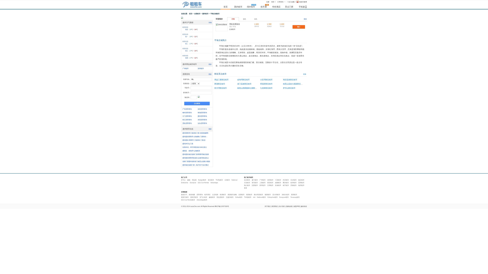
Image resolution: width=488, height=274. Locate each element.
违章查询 (200, 194)
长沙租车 (294, 180)
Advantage (214, 183)
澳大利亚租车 (258, 194)
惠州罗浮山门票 (187, 144)
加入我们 (282, 206)
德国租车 (268, 194)
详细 (210, 22)
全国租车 (197, 14)
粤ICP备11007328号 (222, 206)
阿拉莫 (194, 180)
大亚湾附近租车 (266, 80)
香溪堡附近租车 (266, 84)
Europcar (193, 183)
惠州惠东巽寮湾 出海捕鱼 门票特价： (195, 137)
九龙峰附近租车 (266, 88)
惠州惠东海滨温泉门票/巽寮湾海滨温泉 (195, 154)
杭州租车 (294, 183)
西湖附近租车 (219, 84)
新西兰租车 (185, 197)
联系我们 (275, 206)
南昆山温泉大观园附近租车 (293, 84)
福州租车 (301, 185)
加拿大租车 (285, 194)
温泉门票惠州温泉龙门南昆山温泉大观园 (196, 161)
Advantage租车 (202, 200)
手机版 (302, 7)
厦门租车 (255, 180)
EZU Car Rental (203, 183)
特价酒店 (276, 7)
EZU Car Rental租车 (188, 200)
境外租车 (251, 7)
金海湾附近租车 (243, 80)
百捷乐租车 (230, 197)
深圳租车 (201, 68)
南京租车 (301, 180)
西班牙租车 (194, 197)
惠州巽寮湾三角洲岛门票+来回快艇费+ (195, 133)
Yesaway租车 (295, 197)
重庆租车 (286, 183)
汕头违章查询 (202, 123)
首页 (226, 7)
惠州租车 (205, 14)
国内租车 (238, 7)
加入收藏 (291, 2)
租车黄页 (207, 194)
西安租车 (270, 183)
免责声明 (297, 206)
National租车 (261, 197)
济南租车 (294, 185)
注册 (267, 2)
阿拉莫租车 (220, 197)
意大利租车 (276, 194)
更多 (210, 64)
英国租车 (294, 194)
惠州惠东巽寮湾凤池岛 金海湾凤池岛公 (195, 158)
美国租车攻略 (232, 194)
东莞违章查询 (202, 120)
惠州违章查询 (202, 116)
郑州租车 (263, 185)
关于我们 (268, 206)
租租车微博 (303, 2)
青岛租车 (255, 183)
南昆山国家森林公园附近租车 (248, 88)
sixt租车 (227, 180)
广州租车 (185, 68)
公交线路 (215, 194)
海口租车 (247, 185)
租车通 (264, 7)
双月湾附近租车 (220, 88)
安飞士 (183, 180)
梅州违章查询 (187, 113)
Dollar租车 (238, 197)
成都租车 (278, 183)
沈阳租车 (255, 185)
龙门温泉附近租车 (244, 84)
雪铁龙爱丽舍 (234, 24)
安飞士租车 (203, 197)
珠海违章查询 (202, 113)
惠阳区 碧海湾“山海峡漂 (191, 151)
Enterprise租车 (273, 197)
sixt (254, 197)
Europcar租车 (284, 197)
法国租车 (241, 194)
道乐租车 (211, 180)
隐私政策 (289, 206)
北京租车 (247, 180)
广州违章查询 (187, 109)
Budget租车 (202, 180)
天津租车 (270, 185)
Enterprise (184, 183)
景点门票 (289, 7)
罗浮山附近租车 (289, 88)
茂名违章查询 (187, 123)
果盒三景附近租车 (221, 80)
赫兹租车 (212, 197)
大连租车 (247, 183)
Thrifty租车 (219, 180)
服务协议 (304, 206)
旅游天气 (184, 194)
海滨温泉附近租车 (290, 80)
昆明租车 (301, 183)
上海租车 (263, 183)
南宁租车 (286, 185)
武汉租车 (286, 180)
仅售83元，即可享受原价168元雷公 (194, 147)
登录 (272, 2)
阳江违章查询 (187, 120)
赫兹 (188, 180)
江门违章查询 (187, 116)
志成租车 (232, 29)
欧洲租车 (223, 194)
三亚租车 (278, 180)
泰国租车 (249, 194)
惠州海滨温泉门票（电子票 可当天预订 (195, 165)
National (234, 180)
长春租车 (278, 185)
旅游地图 (192, 194)
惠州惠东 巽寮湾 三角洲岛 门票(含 (193, 140)
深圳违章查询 (202, 109)
